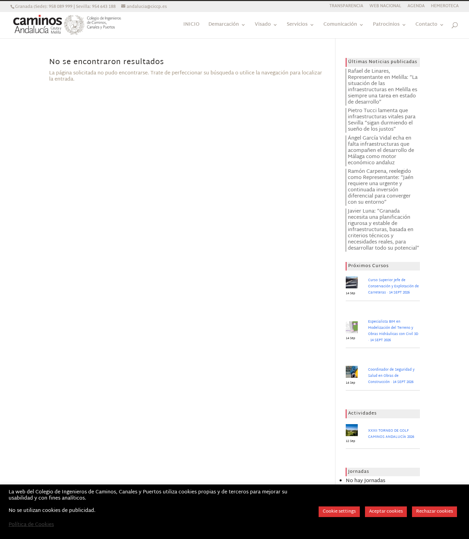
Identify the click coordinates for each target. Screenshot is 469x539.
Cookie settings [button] (339, 511)
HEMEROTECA (445, 7)
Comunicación (340, 25)
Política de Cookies (31, 525)
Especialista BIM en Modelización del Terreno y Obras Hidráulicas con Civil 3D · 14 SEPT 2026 (393, 331)
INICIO (191, 25)
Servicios (297, 25)
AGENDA (416, 7)
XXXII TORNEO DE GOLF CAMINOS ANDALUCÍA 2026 (391, 434)
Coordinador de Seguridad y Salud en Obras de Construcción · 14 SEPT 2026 (391, 376)
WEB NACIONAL (385, 7)
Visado (263, 25)
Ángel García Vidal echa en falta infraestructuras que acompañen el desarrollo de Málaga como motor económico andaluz (381, 151)
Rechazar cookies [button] (434, 511)
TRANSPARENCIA (346, 7)
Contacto (426, 25)
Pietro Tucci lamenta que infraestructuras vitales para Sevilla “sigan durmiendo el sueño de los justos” (381, 120)
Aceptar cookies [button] (386, 511)
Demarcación (223, 25)
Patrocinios (386, 25)
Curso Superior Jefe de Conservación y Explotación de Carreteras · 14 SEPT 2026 (393, 286)
